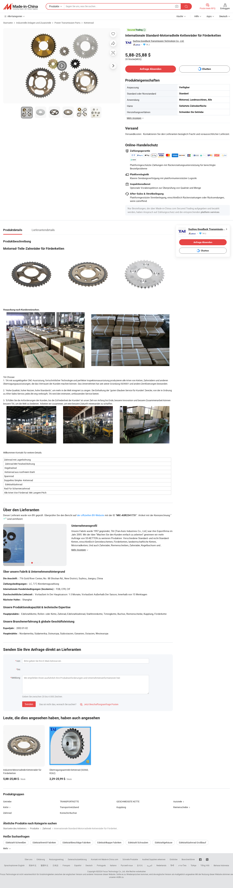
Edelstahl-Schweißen (16, 842)
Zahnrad (7, 812)
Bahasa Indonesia (221, 865)
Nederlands (161, 865)
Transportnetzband (69, 807)
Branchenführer (188, 859)
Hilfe (196, 16)
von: (18, 660)
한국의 (140, 865)
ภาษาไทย (182, 865)
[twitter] (207, 859)
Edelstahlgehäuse (163, 842)
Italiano (113, 865)
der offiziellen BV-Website (90, 515)
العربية (149, 865)
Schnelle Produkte (130, 859)
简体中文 (32, 865)
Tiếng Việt (205, 865)
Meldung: (16, 677)
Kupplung (121, 807)
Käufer (180, 16)
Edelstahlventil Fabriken (44, 842)
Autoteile (177, 801)
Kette (5, 807)
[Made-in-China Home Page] (20, 6)
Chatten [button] (206, 68)
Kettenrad (89, 22)
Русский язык (127, 865)
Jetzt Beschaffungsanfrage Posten (99, 704)
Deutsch (89, 865)
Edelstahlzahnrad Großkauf (192, 842)
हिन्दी (172, 865)
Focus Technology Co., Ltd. (114, 871)
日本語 (55, 865)
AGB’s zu (120, 877)
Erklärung (41, 859)
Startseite (8, 22)
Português (101, 865)
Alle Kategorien (14, 16)
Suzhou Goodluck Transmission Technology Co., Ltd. (158, 40)
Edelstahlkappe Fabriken (109, 842)
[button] (176, 6)
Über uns (28, 859)
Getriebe (7, 801)
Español (77, 865)
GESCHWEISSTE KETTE (127, 801)
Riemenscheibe (180, 807)
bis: (19, 669)
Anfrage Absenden (150, 68)
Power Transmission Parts (67, 22)
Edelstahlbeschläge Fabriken (77, 842)
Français (66, 865)
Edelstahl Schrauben (138, 842)
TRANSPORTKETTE (69, 801)
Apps (209, 16)
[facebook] (200, 859)
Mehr (6, 848)
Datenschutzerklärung (77, 859)
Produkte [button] (54, 6)
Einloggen (225, 8)
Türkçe (193, 865)
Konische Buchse (68, 812)
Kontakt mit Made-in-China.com (104, 859)
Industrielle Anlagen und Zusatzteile (33, 22)
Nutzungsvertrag (56, 859)
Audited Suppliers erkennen (153, 859)
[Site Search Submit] (186, 6)
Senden (29, 704)
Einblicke (173, 859)
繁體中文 (44, 865)
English (21, 865)
